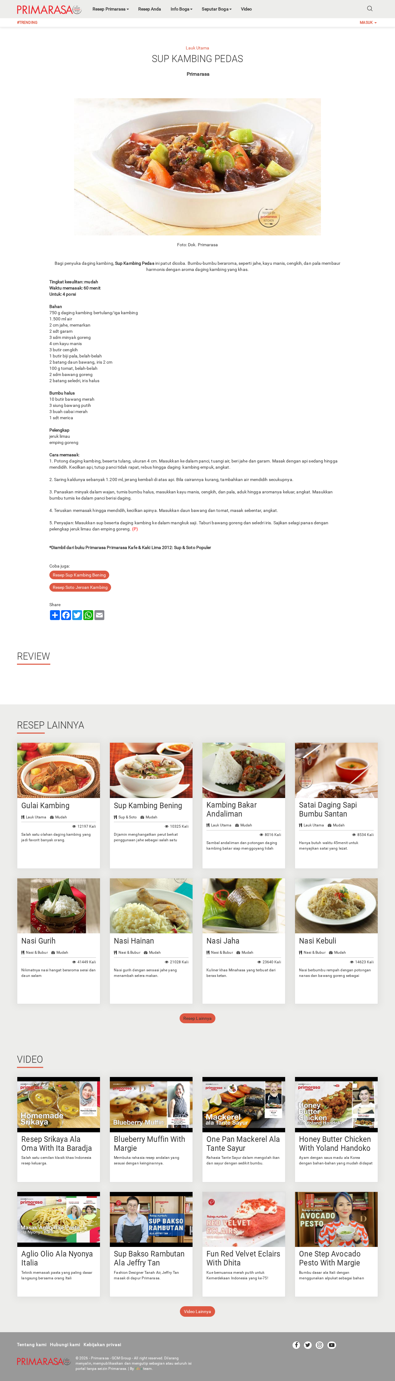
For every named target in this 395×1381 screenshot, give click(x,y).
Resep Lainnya (197, 1018)
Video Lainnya (197, 1311)
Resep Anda (149, 8)
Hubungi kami (65, 1344)
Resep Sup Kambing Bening (79, 574)
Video (246, 8)
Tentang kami (32, 1344)
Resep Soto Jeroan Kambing (80, 587)
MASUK (367, 22)
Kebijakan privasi (102, 1344)
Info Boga (180, 8)
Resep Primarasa (109, 8)
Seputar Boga (215, 8)
